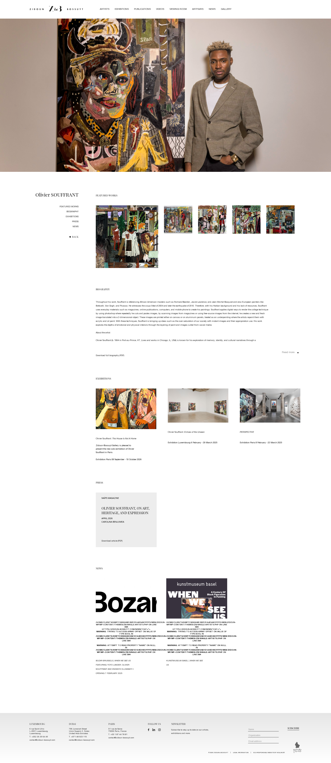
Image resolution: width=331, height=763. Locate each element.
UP (323, 755)
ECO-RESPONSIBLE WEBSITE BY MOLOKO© (269, 752)
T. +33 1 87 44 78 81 (117, 735)
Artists (104, 9)
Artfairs (197, 9)
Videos (160, 9)
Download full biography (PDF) (110, 356)
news (76, 227)
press (75, 222)
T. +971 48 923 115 (78, 737)
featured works (69, 207)
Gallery (226, 9)
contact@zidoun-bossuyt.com (42, 740)
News (212, 9)
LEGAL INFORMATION (240, 752)
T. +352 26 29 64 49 (38, 737)
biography (72, 212)
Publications (142, 9)
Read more (288, 352)
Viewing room (178, 9)
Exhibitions (122, 9)
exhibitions (72, 217)
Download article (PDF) (112, 541)
